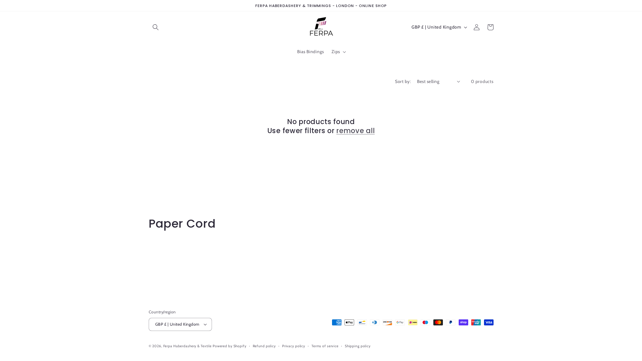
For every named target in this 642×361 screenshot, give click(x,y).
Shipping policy (358, 346)
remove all (355, 130)
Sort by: (403, 81)
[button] (156, 27)
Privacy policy (293, 346)
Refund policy (264, 346)
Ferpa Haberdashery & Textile (187, 346)
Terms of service (325, 346)
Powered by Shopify (230, 346)
